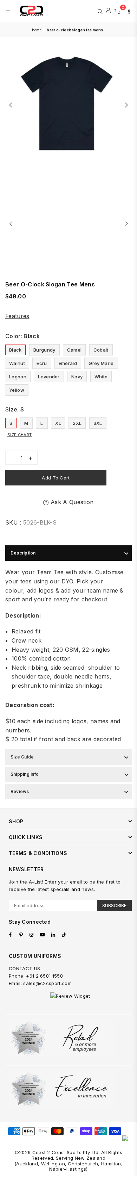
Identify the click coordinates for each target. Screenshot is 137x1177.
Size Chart (19, 434)
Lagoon (17, 376)
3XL (97, 423)
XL (58, 423)
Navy (77, 376)
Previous (10, 105)
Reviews (20, 791)
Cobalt (101, 350)
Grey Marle (101, 363)
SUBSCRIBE (114, 905)
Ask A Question (71, 502)
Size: (14, 409)
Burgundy (44, 350)
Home (36, 30)
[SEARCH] (100, 11)
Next (126, 105)
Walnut (17, 363)
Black (15, 350)
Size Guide (22, 757)
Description (23, 553)
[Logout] (108, 11)
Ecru (42, 363)
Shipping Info (25, 774)
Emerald (68, 363)
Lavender (49, 376)
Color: (22, 336)
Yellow (16, 390)
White (101, 376)
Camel (74, 350)
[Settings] (127, 11)
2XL (77, 423)
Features (17, 316)
